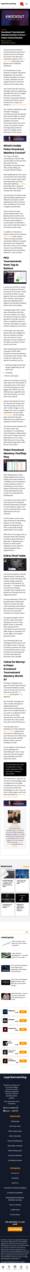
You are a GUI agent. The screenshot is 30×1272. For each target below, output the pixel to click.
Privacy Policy (15, 1215)
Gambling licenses (15, 1160)
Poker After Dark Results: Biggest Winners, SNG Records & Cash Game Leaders (19, 982)
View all (26, 866)
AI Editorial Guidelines (15, 1193)
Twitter (14, 846)
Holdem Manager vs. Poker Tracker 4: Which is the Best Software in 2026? (8, 883)
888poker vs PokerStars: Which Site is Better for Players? (20, 907)
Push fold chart (15, 1126)
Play (23, 1012)
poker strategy (9, 731)
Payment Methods (15, 1156)
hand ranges (8, 415)
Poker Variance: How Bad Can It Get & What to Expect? (19, 943)
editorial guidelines (16, 1251)
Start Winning (15, 1229)
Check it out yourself (18, 105)
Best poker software (15, 1146)
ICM (12, 586)
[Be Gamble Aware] (10, 1107)
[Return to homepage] (8, 4)
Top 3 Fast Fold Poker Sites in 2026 (21, 882)
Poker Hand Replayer (15, 1141)
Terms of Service (15, 1205)
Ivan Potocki (7, 41)
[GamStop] (15, 1111)
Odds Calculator (15, 1136)
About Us (15, 1183)
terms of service (9, 1247)
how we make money (11, 1253)
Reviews (4, 30)
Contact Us (15, 1173)
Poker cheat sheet (15, 1131)
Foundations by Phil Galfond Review (7, 906)
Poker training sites (15, 1151)
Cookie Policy (15, 1210)
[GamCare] (6, 1111)
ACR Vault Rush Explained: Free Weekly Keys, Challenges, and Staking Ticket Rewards (19, 968)
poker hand (8, 237)
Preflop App (15, 1121)
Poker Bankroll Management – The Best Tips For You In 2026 (20, 955)
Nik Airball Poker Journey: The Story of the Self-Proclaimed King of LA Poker (19, 996)
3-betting (22, 184)
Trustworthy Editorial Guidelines (15, 1188)
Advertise (15, 1178)
